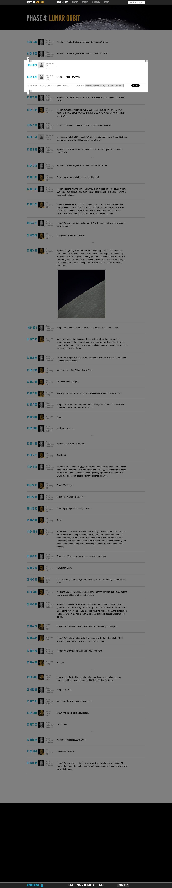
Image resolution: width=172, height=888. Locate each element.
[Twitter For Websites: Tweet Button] (138, 85)
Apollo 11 (40, 2)
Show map (123, 885)
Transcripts (62, 2)
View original (33, 885)
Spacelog (31, 2)
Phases (75, 2)
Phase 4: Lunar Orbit (86, 885)
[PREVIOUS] (70, 885)
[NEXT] (101, 885)
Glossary (96, 2)
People (85, 2)
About (106, 2)
